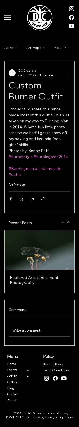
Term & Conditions (56, 370)
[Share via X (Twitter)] (21, 199)
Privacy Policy (53, 364)
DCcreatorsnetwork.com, (50, 413)
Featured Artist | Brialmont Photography (34, 280)
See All (66, 222)
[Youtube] (71, 26)
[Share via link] (43, 199)
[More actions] (67, 73)
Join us (12, 376)
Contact (13, 394)
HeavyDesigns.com (59, 417)
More (57, 48)
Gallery (12, 382)
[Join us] (28, 376)
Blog (10, 388)
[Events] (28, 370)
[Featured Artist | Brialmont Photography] (39, 250)
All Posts (11, 48)
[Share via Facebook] (11, 199)
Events (12, 370)
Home (11, 364)
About (11, 400)
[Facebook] (71, 17)
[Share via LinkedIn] (32, 199)
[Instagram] (71, 8)
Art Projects (35, 48)
